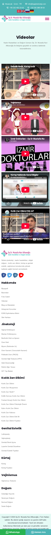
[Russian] (28, 11)
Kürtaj (3, 464)
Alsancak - (9, 4)
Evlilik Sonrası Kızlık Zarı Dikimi (13, 396)
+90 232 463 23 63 (16, 8)
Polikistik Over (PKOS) (9, 354)
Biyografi (4, 288)
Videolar (4, 301)
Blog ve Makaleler (8, 305)
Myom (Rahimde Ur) (9, 346)
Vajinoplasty (5, 438)
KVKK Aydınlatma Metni (10, 313)
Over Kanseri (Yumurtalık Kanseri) (14, 350)
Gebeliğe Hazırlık (7, 494)
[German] (32, 11)
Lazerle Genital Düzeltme (10, 446)
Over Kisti (5, 342)
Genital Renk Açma (8, 442)
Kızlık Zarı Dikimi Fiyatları (11, 421)
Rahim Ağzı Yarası (8, 367)
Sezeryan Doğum (7, 498)
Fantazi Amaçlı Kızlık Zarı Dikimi (13, 400)
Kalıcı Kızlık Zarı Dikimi (10, 408)
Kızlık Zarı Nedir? (7, 392)
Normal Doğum (7, 502)
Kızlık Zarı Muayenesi (9, 388)
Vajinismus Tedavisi (8, 481)
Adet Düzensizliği (7, 363)
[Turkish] (19, 11)
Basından (5, 293)
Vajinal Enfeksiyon (8, 330)
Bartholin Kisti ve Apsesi (10, 338)
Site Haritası (6, 317)
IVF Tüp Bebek (7, 371)
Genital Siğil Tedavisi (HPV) (11, 359)
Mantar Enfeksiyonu (8, 334)
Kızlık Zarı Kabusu (8, 412)
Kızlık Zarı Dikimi (7, 383)
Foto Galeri (5, 297)
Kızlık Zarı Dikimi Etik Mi (10, 417)
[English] (23, 11)
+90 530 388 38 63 (37, 8)
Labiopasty (5, 434)
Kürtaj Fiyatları (6, 468)
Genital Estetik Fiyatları (10, 451)
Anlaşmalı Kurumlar (8, 309)
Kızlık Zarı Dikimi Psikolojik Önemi (14, 404)
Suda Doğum (6, 506)
